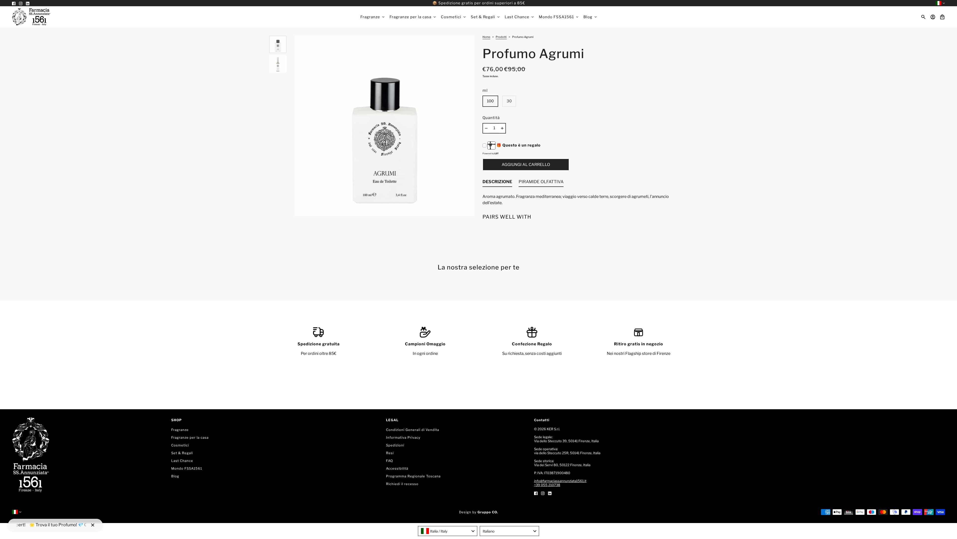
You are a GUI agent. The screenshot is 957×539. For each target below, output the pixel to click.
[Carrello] (942, 17)
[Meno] (486, 128)
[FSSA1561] (31, 17)
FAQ (389, 461)
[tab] (497, 183)
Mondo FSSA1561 (186, 468)
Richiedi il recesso (402, 484)
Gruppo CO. (488, 512)
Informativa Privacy (403, 437)
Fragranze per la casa (190, 437)
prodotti (501, 37)
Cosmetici (180, 445)
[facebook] (536, 493)
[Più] (502, 128)
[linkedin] (550, 493)
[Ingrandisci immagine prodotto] (385, 126)
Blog (175, 476)
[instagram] (543, 493)
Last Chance (182, 461)
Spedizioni (395, 445)
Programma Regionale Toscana (413, 476)
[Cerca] (923, 17)
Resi (390, 453)
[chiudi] (93, 525)
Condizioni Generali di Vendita (412, 430)
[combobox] (447, 531)
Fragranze (180, 430)
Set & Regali (182, 453)
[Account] (933, 17)
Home (486, 37)
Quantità (491, 118)
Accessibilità (397, 468)
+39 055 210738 (547, 485)
